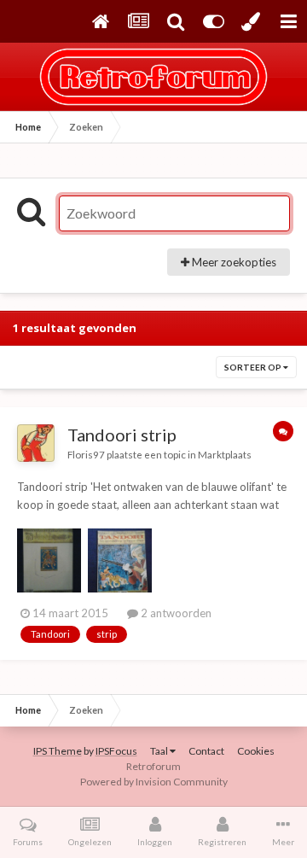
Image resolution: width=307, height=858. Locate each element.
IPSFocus (116, 750)
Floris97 (86, 454)
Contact (206, 750)
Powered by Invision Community (154, 781)
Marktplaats (225, 454)
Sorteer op (253, 367)
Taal (160, 750)
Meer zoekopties (232, 262)
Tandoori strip (122, 434)
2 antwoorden (174, 613)
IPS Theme (57, 750)
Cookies (256, 750)
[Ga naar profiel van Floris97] (36, 443)
